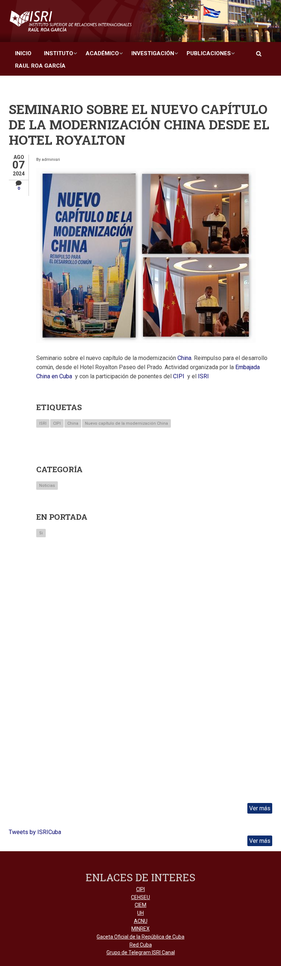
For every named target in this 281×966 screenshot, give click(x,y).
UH (140, 913)
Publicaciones (209, 53)
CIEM (140, 905)
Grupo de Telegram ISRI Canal (140, 952)
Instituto (58, 53)
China (72, 423)
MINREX (140, 929)
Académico (102, 53)
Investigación (152, 53)
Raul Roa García (40, 65)
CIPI (57, 423)
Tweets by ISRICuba (35, 832)
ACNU (140, 921)
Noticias (47, 485)
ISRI (42, 423)
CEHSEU (140, 897)
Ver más (259, 808)
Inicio (23, 53)
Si (41, 533)
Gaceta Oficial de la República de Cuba (140, 937)
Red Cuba (141, 945)
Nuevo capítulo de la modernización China (126, 423)
